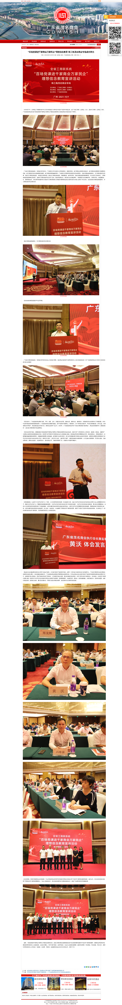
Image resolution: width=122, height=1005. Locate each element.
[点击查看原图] (63, 103)
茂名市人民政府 (25, 995)
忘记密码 (29, 1)
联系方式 (96, 41)
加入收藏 (91, 1)
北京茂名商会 (44, 995)
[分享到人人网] (94, 967)
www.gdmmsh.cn (64, 1000)
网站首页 (25, 41)
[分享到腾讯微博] (92, 967)
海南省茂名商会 (73, 995)
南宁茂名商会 (51, 995)
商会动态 (37, 44)
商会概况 (34, 41)
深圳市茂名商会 (58, 995)
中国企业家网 (33, 995)
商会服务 (70, 41)
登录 (22, 1)
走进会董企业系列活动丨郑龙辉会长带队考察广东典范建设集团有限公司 (45, 970)
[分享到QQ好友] (96, 967)
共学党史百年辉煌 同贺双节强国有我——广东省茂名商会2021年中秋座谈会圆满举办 (49, 972)
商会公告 (61, 41)
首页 (28, 44)
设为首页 (96, 1)
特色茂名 (78, 41)
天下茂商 (39, 995)
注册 (25, 1)
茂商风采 (52, 41)
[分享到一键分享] (98, 967)
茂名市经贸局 (81, 995)
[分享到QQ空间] (88, 967)
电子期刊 (87, 41)
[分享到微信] (86, 967)
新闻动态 (43, 41)
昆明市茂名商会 (65, 995)
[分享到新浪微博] (90, 967)
